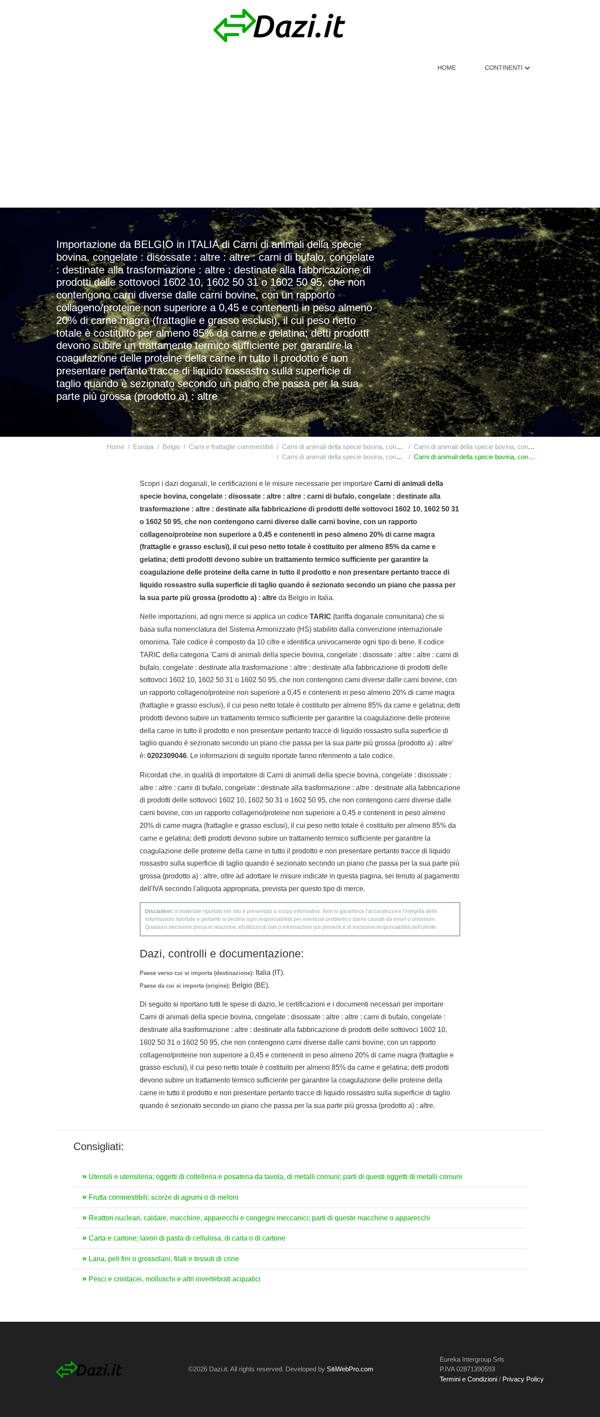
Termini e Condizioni (468, 1379)
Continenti (504, 67)
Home (446, 67)
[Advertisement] (300, 141)
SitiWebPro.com (350, 1369)
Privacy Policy (523, 1379)
